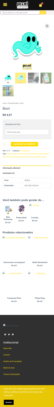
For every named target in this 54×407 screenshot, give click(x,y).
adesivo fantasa (37, 154)
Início (5, 103)
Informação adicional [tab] (11, 168)
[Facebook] (13, 334)
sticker (44, 157)
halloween (37, 157)
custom (30, 157)
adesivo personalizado (19, 157)
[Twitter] (9, 334)
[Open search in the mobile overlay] (23, 12)
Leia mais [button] (8, 395)
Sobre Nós (7, 348)
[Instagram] (5, 334)
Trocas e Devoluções (11, 374)
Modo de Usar (9, 368)
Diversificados (13, 103)
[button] (47, 26)
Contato (6, 355)
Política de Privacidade (12, 361)
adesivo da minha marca (22, 154)
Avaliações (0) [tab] (9, 173)
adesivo (9, 154)
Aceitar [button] (9, 402)
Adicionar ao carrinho (25, 144)
